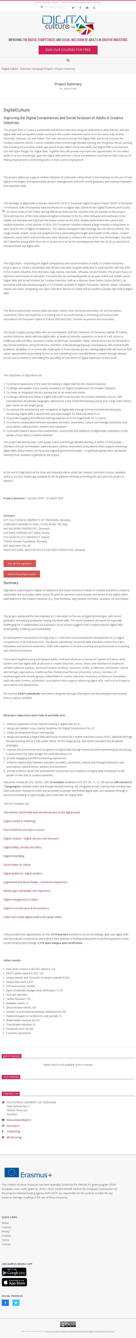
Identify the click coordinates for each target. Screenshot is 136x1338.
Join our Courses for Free (68, 49)
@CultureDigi (14, 1137)
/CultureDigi (13, 1131)
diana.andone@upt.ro (19, 1120)
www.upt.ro (13, 1125)
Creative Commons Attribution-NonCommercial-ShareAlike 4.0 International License (80, 1331)
